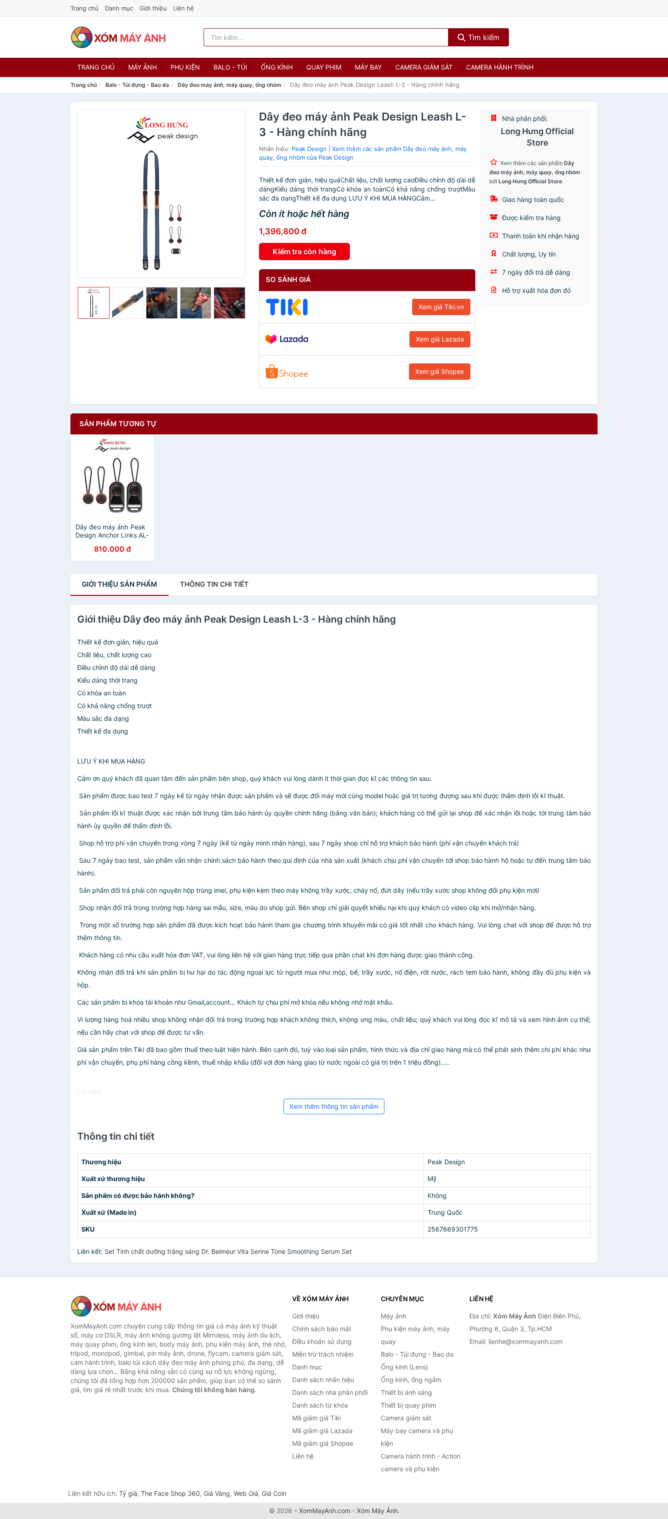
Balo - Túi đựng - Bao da (137, 84)
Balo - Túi (230, 67)
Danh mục (119, 8)
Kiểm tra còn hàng (304, 251)
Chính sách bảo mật (321, 1329)
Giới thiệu (153, 8)
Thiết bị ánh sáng (406, 1392)
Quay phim (323, 67)
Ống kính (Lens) (404, 1367)
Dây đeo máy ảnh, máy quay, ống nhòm (229, 84)
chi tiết (214, 584)
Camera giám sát (424, 67)
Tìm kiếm (482, 37)
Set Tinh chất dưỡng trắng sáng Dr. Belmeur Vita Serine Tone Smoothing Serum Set (228, 1251)
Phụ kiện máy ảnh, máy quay (415, 1335)
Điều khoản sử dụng (322, 1341)
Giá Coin (274, 1493)
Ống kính (277, 67)
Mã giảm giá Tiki (316, 1418)
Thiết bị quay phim (408, 1405)
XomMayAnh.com (324, 1510)
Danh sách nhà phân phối (330, 1392)
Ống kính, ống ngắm (411, 1379)
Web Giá (246, 1493)
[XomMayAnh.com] (118, 37)
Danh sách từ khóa (320, 1405)
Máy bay (368, 67)
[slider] (94, 303)
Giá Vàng (217, 1493)
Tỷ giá (128, 1493)
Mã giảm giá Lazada (322, 1430)
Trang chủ (84, 8)
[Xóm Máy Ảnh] (115, 1306)
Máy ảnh (142, 67)
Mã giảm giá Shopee (322, 1443)
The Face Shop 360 (170, 1493)
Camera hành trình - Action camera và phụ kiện (420, 1462)
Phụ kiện (185, 67)
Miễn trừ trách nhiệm (323, 1354)
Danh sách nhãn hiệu (323, 1379)
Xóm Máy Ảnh (377, 1510)
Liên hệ (183, 8)
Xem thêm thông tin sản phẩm (334, 1106)
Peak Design (309, 148)
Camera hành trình (499, 67)
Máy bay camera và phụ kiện (417, 1437)
